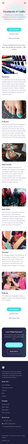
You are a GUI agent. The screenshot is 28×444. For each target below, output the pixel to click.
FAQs (3, 393)
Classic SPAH (5, 407)
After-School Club (14, 38)
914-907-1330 (8, 420)
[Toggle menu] (25, 3)
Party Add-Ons (6, 412)
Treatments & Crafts (7, 387)
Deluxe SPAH (5, 410)
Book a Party (14, 351)
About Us (4, 390)
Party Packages (6, 385)
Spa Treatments (14, 29)
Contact (4, 396)
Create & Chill (5, 404)
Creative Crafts (14, 34)
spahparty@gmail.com (10, 423)
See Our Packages (14, 345)
